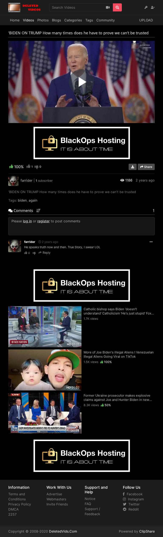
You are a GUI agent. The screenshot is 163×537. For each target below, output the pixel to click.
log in (27, 221)
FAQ (88, 504)
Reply (47, 252)
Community (105, 20)
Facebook (134, 494)
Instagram (135, 499)
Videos (28, 20)
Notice (90, 499)
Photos (43, 20)
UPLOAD (146, 20)
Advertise (54, 494)
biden (22, 200)
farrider (29, 242)
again (33, 200)
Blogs (56, 20)
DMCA (13, 509)
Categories (73, 20)
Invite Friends (57, 504)
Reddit (132, 509)
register (43, 221)
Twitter (133, 504)
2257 (12, 514)
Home (15, 20)
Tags (89, 20)
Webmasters (56, 499)
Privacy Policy (19, 504)
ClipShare (147, 531)
